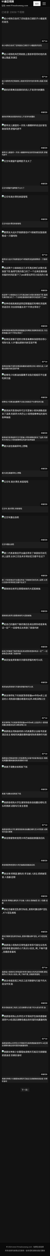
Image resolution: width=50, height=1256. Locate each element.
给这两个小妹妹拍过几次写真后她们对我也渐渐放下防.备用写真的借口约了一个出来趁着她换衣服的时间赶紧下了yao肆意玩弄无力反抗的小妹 (25, 297)
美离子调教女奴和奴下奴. (11, 794)
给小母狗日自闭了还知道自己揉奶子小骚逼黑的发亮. (22, 45)
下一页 (24, 1090)
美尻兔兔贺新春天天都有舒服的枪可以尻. (18, 687)
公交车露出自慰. (8, 544)
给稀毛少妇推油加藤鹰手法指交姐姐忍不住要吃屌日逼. (23, 402)
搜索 (37, 4)
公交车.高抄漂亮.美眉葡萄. (12, 509)
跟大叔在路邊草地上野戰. (11, 473)
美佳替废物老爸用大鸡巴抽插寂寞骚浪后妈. (18, 865)
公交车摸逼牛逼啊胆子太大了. (13, 188)
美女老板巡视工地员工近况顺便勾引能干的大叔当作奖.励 (24, 1007)
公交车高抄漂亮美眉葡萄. (11, 224)
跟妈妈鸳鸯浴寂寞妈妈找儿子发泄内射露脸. (18, 117)
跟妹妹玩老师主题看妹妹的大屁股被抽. (17, 616)
